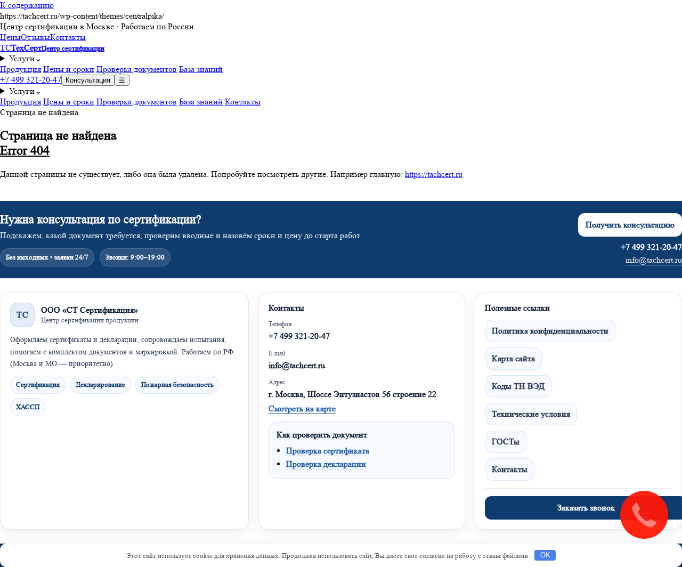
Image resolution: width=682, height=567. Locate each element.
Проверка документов (136, 69)
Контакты (68, 37)
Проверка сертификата (327, 451)
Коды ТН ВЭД (518, 386)
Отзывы (35, 37)
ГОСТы (505, 441)
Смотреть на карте (302, 408)
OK (545, 555)
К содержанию (27, 5)
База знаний (201, 69)
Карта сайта (513, 358)
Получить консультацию (630, 225)
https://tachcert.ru (433, 174)
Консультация (88, 80)
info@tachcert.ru (654, 260)
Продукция (20, 69)
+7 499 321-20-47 (30, 80)
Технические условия (531, 414)
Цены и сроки (68, 69)
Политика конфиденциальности (550, 331)
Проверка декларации (326, 464)
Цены (10, 37)
